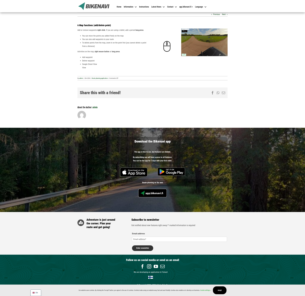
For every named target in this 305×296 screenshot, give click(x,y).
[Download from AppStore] (133, 168)
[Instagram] (149, 266)
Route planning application (100, 78)
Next (224, 14)
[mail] (162, 266)
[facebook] (142, 266)
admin (81, 78)
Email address (138, 234)
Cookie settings (205, 290)
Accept (220, 290)
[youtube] (156, 266)
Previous (216, 14)
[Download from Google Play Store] (171, 168)
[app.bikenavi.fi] (152, 190)
